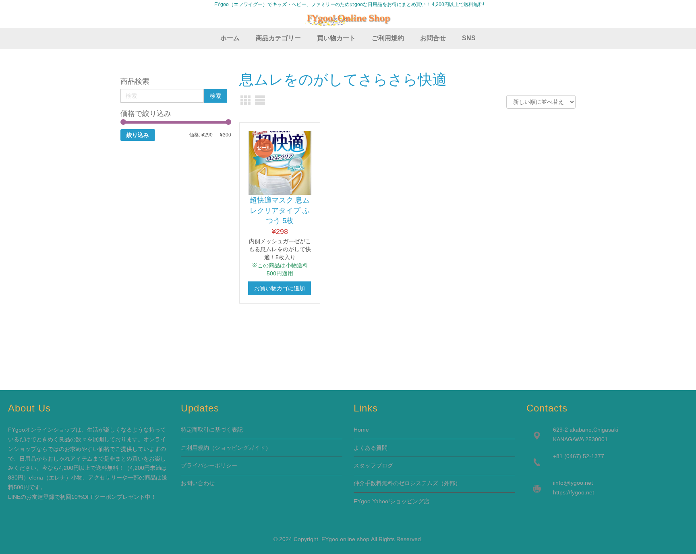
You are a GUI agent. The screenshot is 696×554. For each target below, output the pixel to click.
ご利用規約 (195, 447)
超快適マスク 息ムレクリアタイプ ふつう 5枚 (280, 210)
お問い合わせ (198, 483)
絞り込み (137, 135)
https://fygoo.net (573, 492)
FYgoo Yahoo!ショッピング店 (391, 501)
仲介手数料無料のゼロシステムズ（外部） (407, 483)
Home (361, 429)
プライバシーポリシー (209, 465)
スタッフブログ (373, 465)
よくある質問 (370, 447)
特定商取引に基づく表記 (212, 429)
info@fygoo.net (573, 483)
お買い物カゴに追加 (279, 288)
